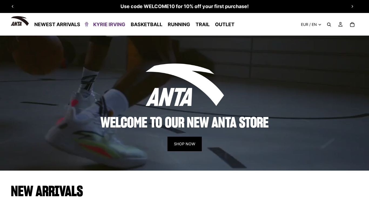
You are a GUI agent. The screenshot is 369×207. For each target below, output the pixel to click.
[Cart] (352, 24)
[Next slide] (352, 6)
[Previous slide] (13, 6)
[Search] (329, 24)
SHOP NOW (184, 144)
